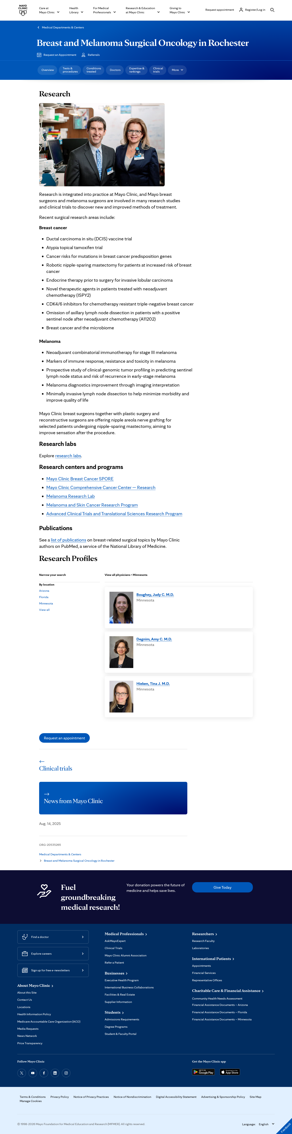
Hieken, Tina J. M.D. (153, 683)
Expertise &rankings (136, 69)
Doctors (115, 70)
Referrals (94, 55)
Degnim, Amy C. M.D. (154, 639)
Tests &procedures (70, 69)
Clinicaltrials (158, 69)
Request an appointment (64, 738)
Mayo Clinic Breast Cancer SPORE (80, 478)
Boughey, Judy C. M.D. (155, 594)
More (175, 70)
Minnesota (46, 603)
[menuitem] (47, 70)
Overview (48, 70)
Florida (43, 597)
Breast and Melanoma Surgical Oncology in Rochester (143, 42)
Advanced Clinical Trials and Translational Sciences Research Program (114, 513)
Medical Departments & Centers (63, 27)
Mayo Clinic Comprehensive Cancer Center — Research (101, 487)
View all (44, 610)
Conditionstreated (94, 69)
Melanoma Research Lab (70, 496)
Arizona (44, 591)
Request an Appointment (60, 55)
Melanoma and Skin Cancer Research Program (92, 505)
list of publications (68, 540)
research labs (68, 455)
